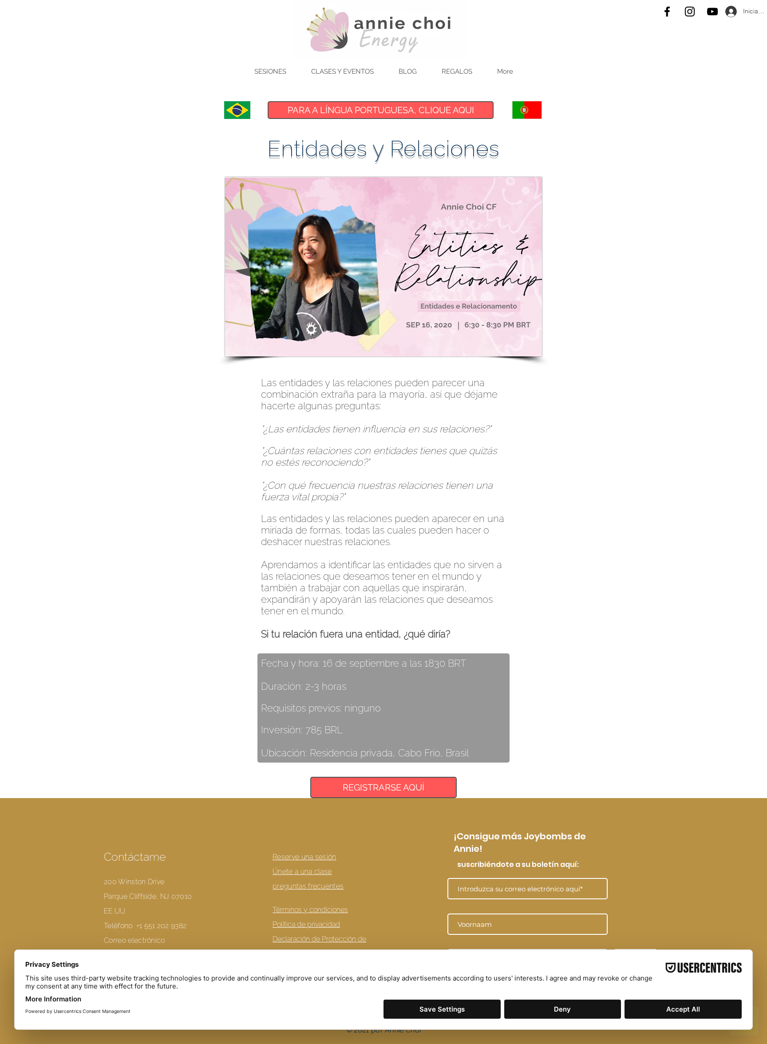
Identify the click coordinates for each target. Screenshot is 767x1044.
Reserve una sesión (304, 857)
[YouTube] (712, 11)
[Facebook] (667, 11)
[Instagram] (689, 11)
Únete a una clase (302, 871)
